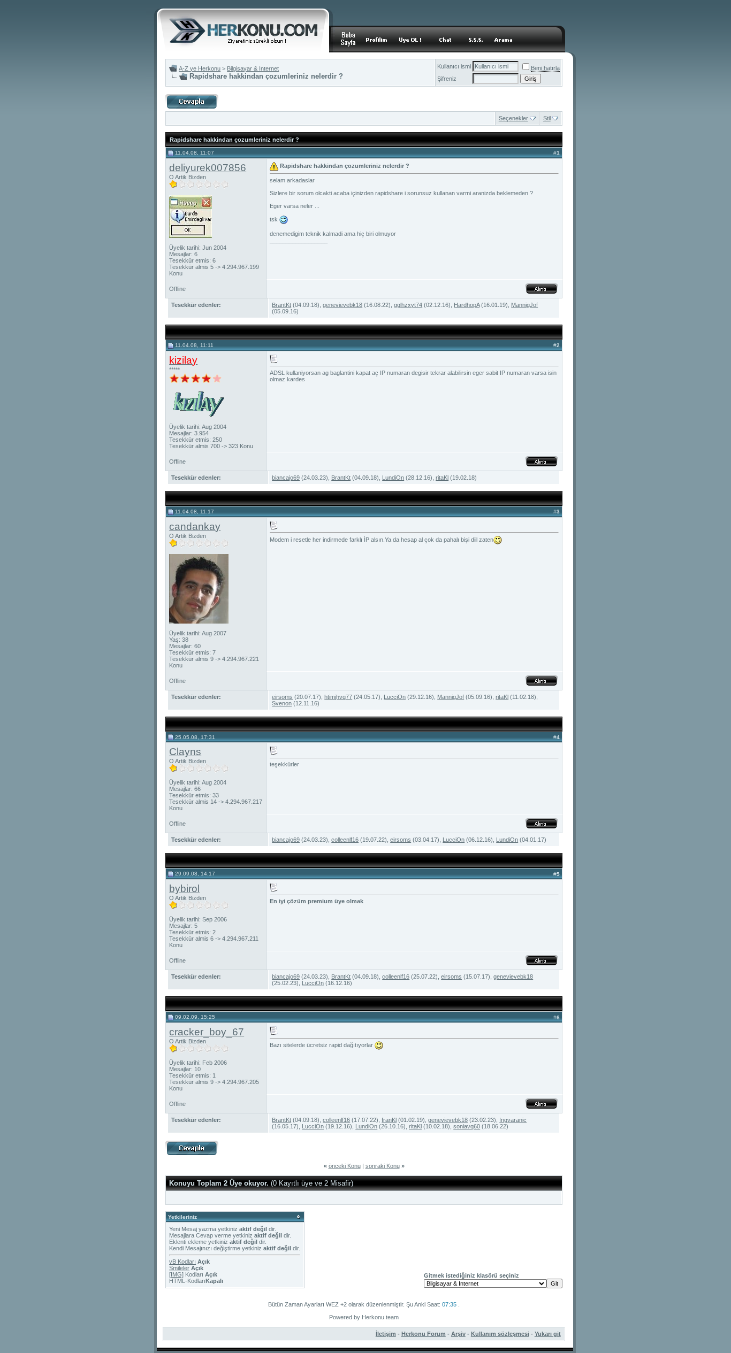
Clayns (185, 751)
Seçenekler (513, 118)
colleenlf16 (345, 839)
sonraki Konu (383, 1166)
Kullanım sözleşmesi (500, 1334)
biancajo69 (286, 477)
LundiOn (393, 477)
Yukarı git (548, 1334)
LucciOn (395, 697)
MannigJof (524, 305)
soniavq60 (466, 1126)
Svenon (282, 703)
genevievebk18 (342, 305)
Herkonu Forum (423, 1334)
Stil (547, 118)
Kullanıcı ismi (454, 66)
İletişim (386, 1334)
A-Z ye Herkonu (199, 68)
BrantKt (281, 305)
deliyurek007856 (207, 167)
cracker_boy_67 (206, 1031)
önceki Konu (345, 1166)
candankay (194, 526)
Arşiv (458, 1334)
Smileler (179, 1268)
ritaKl (442, 477)
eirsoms (282, 697)
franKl (389, 1120)
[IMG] (176, 1274)
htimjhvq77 (338, 697)
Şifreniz (446, 78)
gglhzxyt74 (408, 305)
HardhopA (466, 305)
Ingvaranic (513, 1120)
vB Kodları (182, 1261)
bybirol (184, 888)
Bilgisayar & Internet (253, 68)
